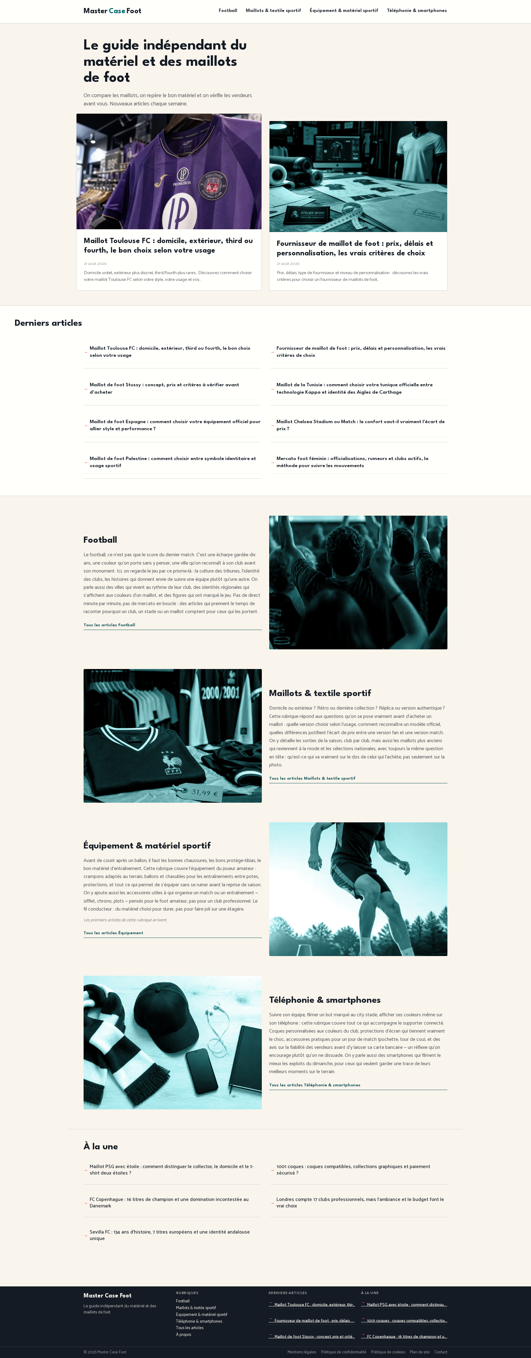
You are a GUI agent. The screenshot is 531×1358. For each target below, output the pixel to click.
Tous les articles (189, 1328)
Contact (441, 1352)
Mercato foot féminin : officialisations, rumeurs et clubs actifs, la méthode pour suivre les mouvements (352, 462)
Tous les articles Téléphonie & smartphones (314, 1085)
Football (228, 11)
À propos (183, 1334)
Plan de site (420, 1352)
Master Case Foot (108, 1296)
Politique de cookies (388, 1352)
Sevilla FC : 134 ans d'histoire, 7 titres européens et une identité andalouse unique (170, 1235)
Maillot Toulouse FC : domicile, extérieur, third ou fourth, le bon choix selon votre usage (170, 352)
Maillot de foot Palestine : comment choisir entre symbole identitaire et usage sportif (173, 462)
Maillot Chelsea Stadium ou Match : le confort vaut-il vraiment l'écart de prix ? (361, 425)
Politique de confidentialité (343, 1352)
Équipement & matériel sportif (344, 11)
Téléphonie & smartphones (417, 11)
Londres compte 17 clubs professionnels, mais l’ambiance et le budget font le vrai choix (360, 1202)
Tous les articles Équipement (113, 933)
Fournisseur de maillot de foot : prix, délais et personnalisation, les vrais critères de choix (361, 352)
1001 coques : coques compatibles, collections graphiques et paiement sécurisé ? (353, 1170)
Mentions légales (302, 1352)
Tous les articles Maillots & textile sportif (312, 779)
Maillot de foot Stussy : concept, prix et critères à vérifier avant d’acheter (164, 389)
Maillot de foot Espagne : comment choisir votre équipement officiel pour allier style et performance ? (175, 425)
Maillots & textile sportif (273, 11)
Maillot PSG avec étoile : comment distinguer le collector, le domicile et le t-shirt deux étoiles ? (172, 1170)
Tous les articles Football (109, 625)
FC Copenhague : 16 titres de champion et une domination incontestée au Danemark (169, 1202)
